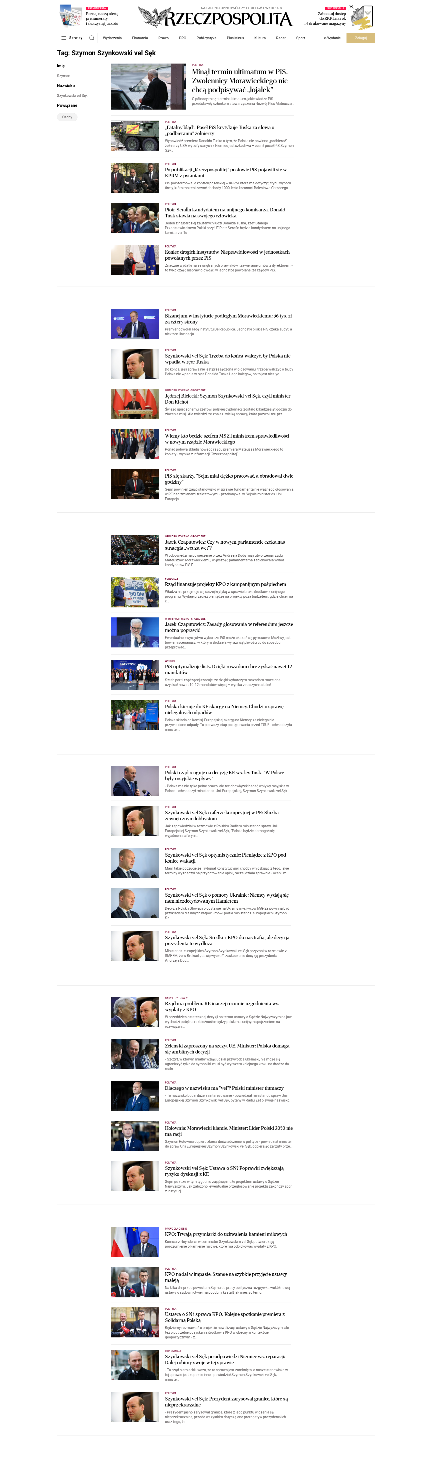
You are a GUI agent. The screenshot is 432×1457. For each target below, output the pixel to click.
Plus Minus (235, 38)
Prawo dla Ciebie (176, 1228)
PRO (182, 38)
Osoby (67, 117)
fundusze (171, 578)
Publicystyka (206, 38)
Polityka (197, 65)
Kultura (260, 38)
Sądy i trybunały (176, 998)
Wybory (170, 661)
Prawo (163, 38)
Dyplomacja (173, 1351)
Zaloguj (361, 38)
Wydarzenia (112, 38)
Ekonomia (140, 38)
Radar (281, 38)
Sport (300, 38)
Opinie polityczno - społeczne (185, 390)
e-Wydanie (332, 38)
